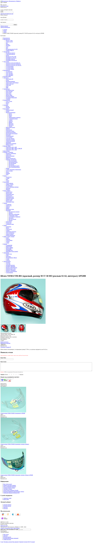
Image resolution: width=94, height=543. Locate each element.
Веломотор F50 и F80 (11, 56)
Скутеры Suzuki (9, 67)
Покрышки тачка (10, 201)
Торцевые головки (10, 139)
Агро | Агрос (9, 101)
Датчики (8, 262)
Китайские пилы (10, 90)
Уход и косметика (10, 232)
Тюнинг (5, 203)
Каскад (7, 102)
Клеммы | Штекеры (10, 266)
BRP (7, 87)
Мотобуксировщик (10, 81)
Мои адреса (6, 534)
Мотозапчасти (6, 39)
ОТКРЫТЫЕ (9, 245)
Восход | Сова (9, 40)
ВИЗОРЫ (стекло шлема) (12, 251)
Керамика (8, 157)
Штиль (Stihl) (9, 95)
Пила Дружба (9, 91)
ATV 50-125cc (9, 72)
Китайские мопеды (10, 53)
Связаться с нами (7, 498)
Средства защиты (10, 138)
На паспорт (11, 164)
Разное (4, 175)
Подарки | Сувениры (8, 152)
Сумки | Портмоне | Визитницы (13, 169)
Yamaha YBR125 (10, 50)
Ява (7, 48)
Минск (7, 44)
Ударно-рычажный (10, 141)
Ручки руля (8, 223)
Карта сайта (6, 499)
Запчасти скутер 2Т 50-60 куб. (13, 62)
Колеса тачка (9, 200)
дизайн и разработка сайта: (10, 528)
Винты (10, 115)
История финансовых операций (10, 538)
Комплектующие (10, 198)
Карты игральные (10, 156)
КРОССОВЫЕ (9, 247)
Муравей (8, 45)
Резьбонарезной (9, 136)
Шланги (8, 189)
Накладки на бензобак (14, 214)
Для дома (8, 263)
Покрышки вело (10, 196)
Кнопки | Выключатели (11, 267)
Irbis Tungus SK (9, 79)
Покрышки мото (10, 194)
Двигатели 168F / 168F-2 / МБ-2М (14, 148)
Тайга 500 (8, 85)
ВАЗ (7, 179)
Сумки (7, 259)
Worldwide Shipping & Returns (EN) (11, 492)
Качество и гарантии (5, 342)
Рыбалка (8, 239)
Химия (5, 225)
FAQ (29, 541)
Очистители (9, 229)
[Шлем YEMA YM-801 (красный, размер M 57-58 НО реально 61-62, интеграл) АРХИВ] (23, 323)
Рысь (7, 86)
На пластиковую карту (14, 165)
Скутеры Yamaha (10, 69)
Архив (7, 180)
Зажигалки (8, 154)
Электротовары (7, 261)
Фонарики (8, 142)
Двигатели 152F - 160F (11, 147)
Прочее (10, 126)
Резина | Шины (6, 190)
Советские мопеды (10, 54)
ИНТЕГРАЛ (9, 246)
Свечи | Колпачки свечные (12, 187)
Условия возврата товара (9, 487)
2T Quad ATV (9, 71)
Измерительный (10, 110)
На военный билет (13, 162)
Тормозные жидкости (11, 231)
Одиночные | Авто (13, 215)
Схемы (7, 178)
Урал (7, 46)
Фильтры (8, 188)
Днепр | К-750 (9, 41)
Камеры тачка (9, 199)
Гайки (10, 116)
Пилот (7, 55)
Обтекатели (9, 221)
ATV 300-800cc (9, 75)
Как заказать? (15, 541)
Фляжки (8, 173)
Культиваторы (6, 100)
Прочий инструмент (11, 132)
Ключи (7, 111)
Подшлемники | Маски (11, 257)
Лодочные (5, 105)
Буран (7, 80)
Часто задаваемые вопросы (9, 486)
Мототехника (6, 151)
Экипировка (6, 252)
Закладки (5, 507)
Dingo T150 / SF (9, 84)
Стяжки (10, 120)
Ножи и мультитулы (10, 158)
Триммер (8, 98)
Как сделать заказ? (7, 484)
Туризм (7, 241)
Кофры (7, 208)
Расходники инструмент (11, 133)
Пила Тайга (9, 92)
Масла (7, 227)
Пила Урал (8, 93)
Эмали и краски (10, 234)
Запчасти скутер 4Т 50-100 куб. (13, 64)
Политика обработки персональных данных (13, 491)
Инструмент (6, 108)
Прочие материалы (10, 235)
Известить (3, 415)
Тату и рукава (9, 170)
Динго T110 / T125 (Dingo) (12, 82)
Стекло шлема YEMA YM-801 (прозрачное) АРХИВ (13, 413)
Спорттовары (9, 240)
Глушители (8, 204)
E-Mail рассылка (7, 539)
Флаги (7, 172)
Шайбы (10, 122)
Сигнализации (9, 272)
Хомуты (11, 121)
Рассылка (5, 508)
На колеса (11, 218)
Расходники (6, 182)
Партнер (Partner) (10, 96)
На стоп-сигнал (12, 219)
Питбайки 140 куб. (10, 59)
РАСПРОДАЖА (7, 76)
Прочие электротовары (11, 271)
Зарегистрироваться (5, 27)
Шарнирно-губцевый (11, 143)
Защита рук (8, 205)
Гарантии (21, 541)
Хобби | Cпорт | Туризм (8, 236)
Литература (8, 177)
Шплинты (11, 124)
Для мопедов (6, 51)
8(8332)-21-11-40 (4, 6)
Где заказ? (32, 541)
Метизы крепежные (10, 112)
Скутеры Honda (9, 66)
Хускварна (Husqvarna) (11, 97)
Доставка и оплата (7, 489)
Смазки (8, 230)
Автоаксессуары (10, 224)
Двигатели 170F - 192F (11, 149)
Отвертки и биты (10, 131)
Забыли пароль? (4, 26)
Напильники (9, 129)
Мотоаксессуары (10, 209)
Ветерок (8, 107)
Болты (10, 113)
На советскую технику (14, 211)
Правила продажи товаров (9, 485)
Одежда (8, 260)
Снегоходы (6, 77)
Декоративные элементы (14, 117)
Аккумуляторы (9, 183)
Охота (7, 237)
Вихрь (7, 106)
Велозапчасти (6, 38)
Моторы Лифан (7, 146)
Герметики (8, 226)
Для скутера (6, 61)
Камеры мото (9, 191)
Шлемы (5, 244)
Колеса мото (9, 193)
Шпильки (11, 123)
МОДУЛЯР (8, 249)
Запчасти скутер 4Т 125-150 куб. (13, 65)
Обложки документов (11, 159)
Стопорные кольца (13, 118)
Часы (7, 174)
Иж (7, 43)
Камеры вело (9, 195)
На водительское (13, 160)
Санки (7, 242)
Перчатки (8, 256)
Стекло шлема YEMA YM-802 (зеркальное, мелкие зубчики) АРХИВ (17, 475)
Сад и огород (9, 137)
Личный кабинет (7, 504)
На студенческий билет (14, 167)
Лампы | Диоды (9, 184)
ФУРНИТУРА (9, 250)
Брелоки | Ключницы (11, 153)
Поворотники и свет (11, 268)
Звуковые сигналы (10, 265)
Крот (7, 103)
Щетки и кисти (9, 144)
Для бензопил (6, 88)
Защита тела (9, 254)
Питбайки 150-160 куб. (11, 60)
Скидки (25, 541)
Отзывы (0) (8, 347)
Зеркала (8, 206)
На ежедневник (12, 163)
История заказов (7, 506)
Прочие (10, 220)
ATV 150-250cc (9, 74)
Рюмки (7, 168)
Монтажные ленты (10, 127)
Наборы (8, 128)
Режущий (8, 134)
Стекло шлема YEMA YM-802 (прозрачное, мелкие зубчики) (15, 444)
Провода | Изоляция (10, 270)
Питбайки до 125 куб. (11, 57)
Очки (7, 255)
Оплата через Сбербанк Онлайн (10, 490)
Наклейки (8, 210)
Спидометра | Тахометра (14, 216)
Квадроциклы (6, 70)
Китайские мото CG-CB (11, 49)
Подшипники (9, 185)
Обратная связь (4, 525)
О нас (2, 541)
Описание (3, 347)
